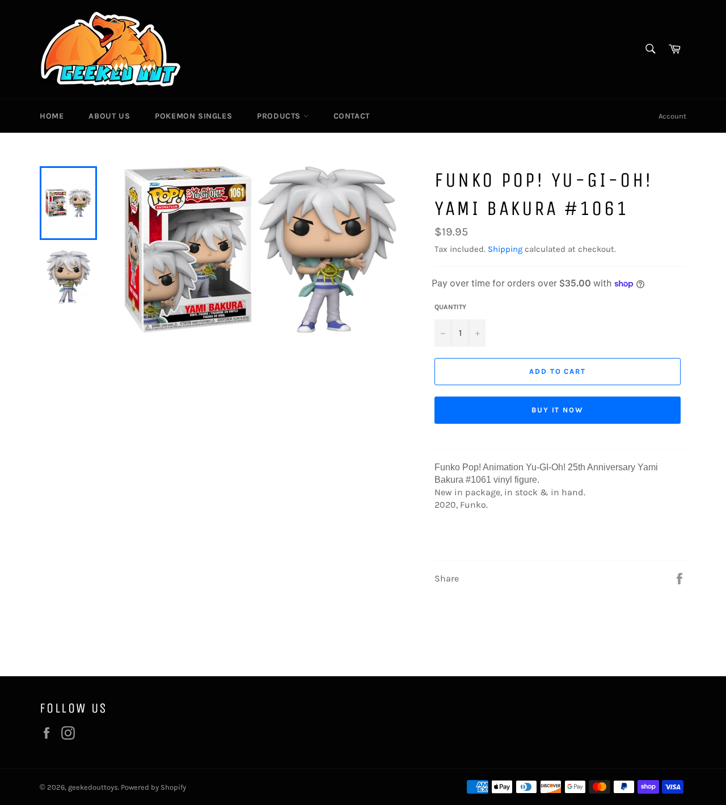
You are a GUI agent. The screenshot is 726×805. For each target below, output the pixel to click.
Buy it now (557, 410)
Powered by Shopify (153, 787)
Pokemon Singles (193, 116)
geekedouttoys (93, 787)
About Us (109, 116)
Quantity (450, 307)
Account (672, 116)
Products (280, 116)
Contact (352, 116)
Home (52, 116)
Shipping (505, 249)
